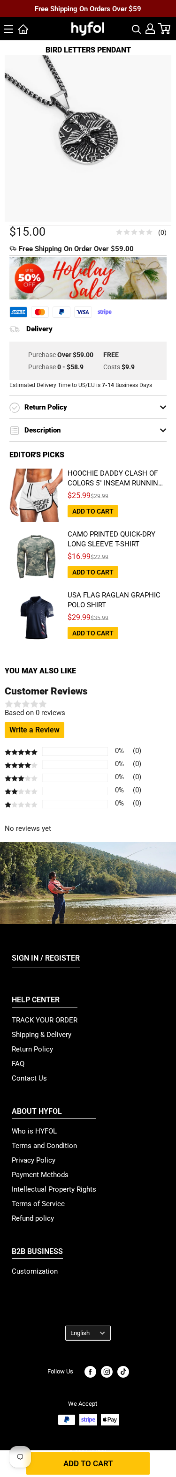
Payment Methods (40, 1175)
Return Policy (32, 1049)
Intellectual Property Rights (54, 1189)
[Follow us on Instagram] (107, 1372)
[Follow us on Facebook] (90, 1372)
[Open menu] (8, 29)
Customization (35, 1271)
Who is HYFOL (34, 1131)
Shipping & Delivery (41, 1034)
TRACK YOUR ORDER (44, 1020)
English (80, 1332)
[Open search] (136, 28)
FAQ (18, 1063)
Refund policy (33, 1218)
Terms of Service (38, 1204)
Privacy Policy (33, 1160)
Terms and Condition (44, 1145)
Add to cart (88, 1463)
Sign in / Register (46, 958)
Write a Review (34, 729)
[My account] (150, 28)
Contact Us (29, 1078)
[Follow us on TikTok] (123, 1372)
